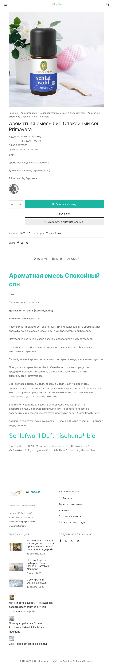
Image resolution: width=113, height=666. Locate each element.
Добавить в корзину (64, 204)
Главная (13, 113)
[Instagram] (72, 540)
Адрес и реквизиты (70, 504)
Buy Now (64, 213)
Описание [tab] (40, 258)
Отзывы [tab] (73, 258)
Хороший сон (77, 113)
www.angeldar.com (17, 526)
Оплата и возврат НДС (72, 522)
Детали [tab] (57, 258)
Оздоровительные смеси (53, 113)
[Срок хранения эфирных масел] (11, 638)
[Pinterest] (27, 242)
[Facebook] (18, 242)
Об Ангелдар (66, 498)
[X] (22, 242)
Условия (64, 510)
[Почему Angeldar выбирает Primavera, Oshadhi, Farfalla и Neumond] (11, 618)
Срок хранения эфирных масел (36, 581)
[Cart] (107, 4)
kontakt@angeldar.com (25, 521)
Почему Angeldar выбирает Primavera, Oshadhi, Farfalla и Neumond (39, 564)
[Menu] (5, 4)
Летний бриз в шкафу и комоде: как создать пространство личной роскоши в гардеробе (40, 545)
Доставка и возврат (71, 516)
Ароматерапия (29, 113)
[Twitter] (66, 540)
